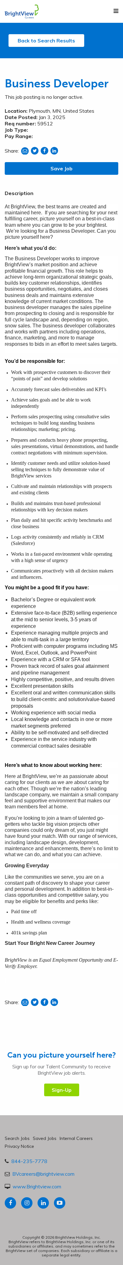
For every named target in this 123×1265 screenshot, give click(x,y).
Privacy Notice (19, 1146)
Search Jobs (17, 1138)
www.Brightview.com (37, 1186)
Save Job (61, 168)
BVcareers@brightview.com (43, 1174)
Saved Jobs (44, 1138)
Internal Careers (76, 1138)
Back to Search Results (46, 40)
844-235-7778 (29, 1161)
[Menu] (116, 11)
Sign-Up (62, 1090)
